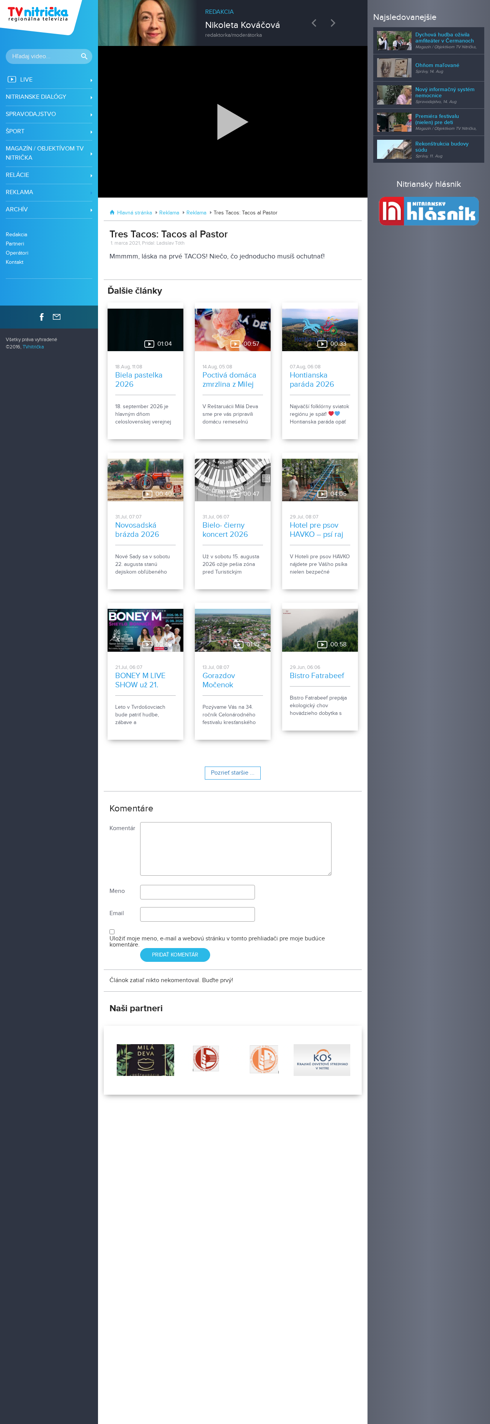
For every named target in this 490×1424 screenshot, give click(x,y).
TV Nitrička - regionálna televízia (42, 17)
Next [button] (335, 22)
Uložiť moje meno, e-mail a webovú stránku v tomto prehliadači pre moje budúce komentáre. (217, 941)
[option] (233, 19)
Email (116, 913)
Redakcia (16, 234)
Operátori (17, 253)
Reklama (169, 213)
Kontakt (14, 262)
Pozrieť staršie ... (233, 773)
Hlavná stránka (134, 213)
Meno (117, 891)
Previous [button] (316, 22)
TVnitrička (33, 347)
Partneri (15, 243)
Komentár (122, 828)
